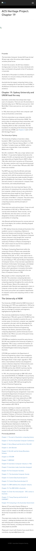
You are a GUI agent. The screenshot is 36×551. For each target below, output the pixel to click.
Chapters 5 (22, 130)
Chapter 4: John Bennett (9, 447)
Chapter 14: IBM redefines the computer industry (17, 485)
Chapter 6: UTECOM (8, 457)
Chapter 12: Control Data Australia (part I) (14, 478)
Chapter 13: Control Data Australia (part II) (15, 481)
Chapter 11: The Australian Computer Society (15, 474)
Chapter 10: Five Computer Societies (13, 471)
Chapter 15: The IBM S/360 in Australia (14, 488)
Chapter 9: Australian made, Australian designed (17, 467)
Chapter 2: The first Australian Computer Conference (18, 440)
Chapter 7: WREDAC (8, 460)
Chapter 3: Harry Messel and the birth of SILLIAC (17, 444)
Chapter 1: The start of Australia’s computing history (18, 437)
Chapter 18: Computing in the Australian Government (18, 503)
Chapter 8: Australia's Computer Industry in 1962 (17, 464)
